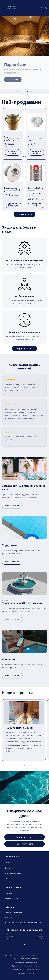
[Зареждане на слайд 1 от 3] (21, 91)
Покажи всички (24, 214)
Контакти (8, 878)
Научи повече (12, 505)
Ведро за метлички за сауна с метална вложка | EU (11, 139)
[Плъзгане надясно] (29, 765)
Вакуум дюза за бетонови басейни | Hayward (12, 190)
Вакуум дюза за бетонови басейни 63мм (35, 139)
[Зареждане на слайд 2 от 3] (24, 91)
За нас (7, 862)
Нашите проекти (11, 898)
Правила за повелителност (28, 959)
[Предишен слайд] (17, 91)
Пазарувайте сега (24, 844)
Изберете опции (13, 152)
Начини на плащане (13, 873)
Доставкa (8, 868)
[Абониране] (39, 936)
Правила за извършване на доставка (25, 966)
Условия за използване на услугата (26, 962)
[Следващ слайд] (31, 91)
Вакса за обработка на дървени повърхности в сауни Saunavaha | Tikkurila (35, 192)
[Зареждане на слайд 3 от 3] (27, 91)
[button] (3, 8)
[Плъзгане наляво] (19, 765)
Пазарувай (13, 79)
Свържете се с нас (24, 348)
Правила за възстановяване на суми (25, 969)
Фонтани (8, 893)
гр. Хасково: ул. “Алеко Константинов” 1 (23, 922)
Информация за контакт (25, 973)
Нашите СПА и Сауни (19, 727)
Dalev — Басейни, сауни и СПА (21, 956)
